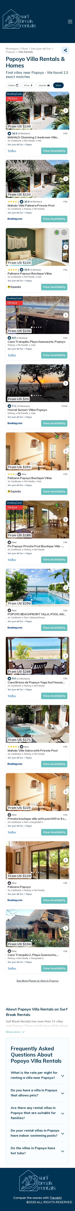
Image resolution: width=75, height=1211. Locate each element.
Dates (11, 85)
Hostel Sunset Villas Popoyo (27, 410)
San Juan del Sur (15, 144)
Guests (42, 85)
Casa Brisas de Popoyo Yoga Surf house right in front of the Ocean (35, 683)
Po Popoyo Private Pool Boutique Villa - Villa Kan (35, 547)
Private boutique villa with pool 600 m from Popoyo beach (37, 820)
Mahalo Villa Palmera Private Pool (31, 205)
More (58, 85)
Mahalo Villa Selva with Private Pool (32, 750)
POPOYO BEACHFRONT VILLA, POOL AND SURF (37, 615)
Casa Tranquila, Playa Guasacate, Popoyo (36, 341)
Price (26, 85)
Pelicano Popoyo (19, 887)
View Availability (54, 150)
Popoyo (29, 144)
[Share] (65, 50)
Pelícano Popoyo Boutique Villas (30, 273)
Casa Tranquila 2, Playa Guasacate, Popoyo (32, 956)
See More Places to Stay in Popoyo (38, 980)
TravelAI (56, 1198)
